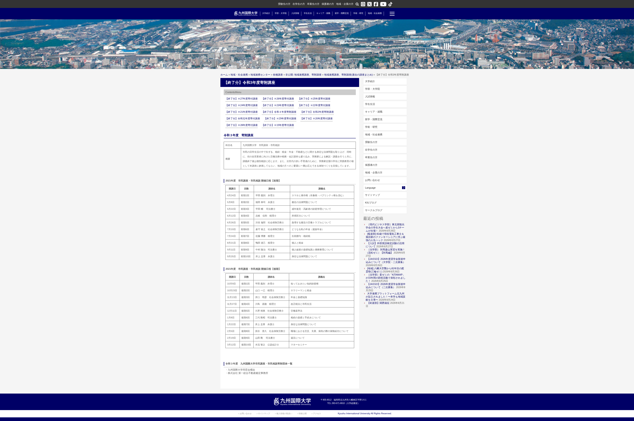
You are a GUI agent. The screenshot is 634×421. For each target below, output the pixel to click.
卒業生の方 (313, 3)
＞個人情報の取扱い (283, 413)
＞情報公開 (302, 413)
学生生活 (308, 13)
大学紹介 (266, 13)
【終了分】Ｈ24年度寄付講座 (241, 105)
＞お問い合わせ (245, 413)
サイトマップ (372, 195)
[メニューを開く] (392, 14)
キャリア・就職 (323, 13)
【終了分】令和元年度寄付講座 (242, 118)
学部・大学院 (281, 13)
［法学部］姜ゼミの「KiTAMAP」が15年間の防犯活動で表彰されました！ (385, 277)
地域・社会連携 (375, 13)
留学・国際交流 (342, 13)
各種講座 (278, 74)
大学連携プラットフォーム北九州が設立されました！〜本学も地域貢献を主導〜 (385, 296)
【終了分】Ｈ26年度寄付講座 (278, 98)
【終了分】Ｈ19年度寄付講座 (278, 125)
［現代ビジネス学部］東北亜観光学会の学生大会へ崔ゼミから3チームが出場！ (385, 227)
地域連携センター (260, 74)
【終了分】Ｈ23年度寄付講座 (278, 105)
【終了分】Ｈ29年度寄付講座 (280, 118)
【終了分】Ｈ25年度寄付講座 (314, 98)
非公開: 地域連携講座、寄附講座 (303, 74)
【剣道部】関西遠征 (378, 302)
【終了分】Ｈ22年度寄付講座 (314, 105)
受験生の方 (284, 3)
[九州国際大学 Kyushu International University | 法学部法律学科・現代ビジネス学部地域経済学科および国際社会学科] (246, 13)
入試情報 (295, 13)
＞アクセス (316, 413)
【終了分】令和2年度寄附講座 (317, 111)
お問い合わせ (372, 180)
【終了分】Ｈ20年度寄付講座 (316, 118)
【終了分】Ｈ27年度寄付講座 (241, 98)
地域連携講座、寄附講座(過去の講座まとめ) (348, 74)
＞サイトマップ (263, 413)
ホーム (224, 74)
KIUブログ (371, 202)
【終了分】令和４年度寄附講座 (279, 111)
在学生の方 (299, 3)
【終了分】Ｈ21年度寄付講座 (241, 111)
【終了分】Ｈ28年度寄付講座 (241, 125)
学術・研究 (358, 13)
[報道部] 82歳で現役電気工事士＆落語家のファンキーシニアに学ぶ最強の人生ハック (385, 236)
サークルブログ (373, 210)
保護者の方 (328, 3)
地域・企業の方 (344, 3)
